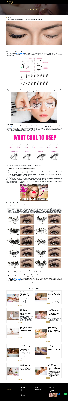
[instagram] (58, 1)
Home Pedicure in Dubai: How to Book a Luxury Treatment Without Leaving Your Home (54, 330)
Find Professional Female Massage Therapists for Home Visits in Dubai (25, 348)
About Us (22, 390)
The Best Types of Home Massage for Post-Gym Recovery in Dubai (54, 367)
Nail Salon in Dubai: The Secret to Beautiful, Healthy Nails (25, 295)
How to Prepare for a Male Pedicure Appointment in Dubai (54, 348)
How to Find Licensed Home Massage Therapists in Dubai (26, 329)
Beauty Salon (23, 391)
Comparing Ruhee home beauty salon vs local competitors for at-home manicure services (26, 368)
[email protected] (38, 389)
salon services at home (20, 53)
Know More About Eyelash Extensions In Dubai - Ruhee (36, 9)
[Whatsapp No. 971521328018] (65, 394)
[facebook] (61, 1)
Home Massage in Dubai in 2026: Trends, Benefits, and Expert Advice (26, 312)
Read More (20, 305)
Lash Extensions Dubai (17, 279)
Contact (22, 394)
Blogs (26, 9)
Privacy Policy (23, 395)
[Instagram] (8, 396)
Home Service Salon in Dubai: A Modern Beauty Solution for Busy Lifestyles (54, 312)
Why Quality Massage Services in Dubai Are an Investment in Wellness (54, 295)
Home (23, 9)
